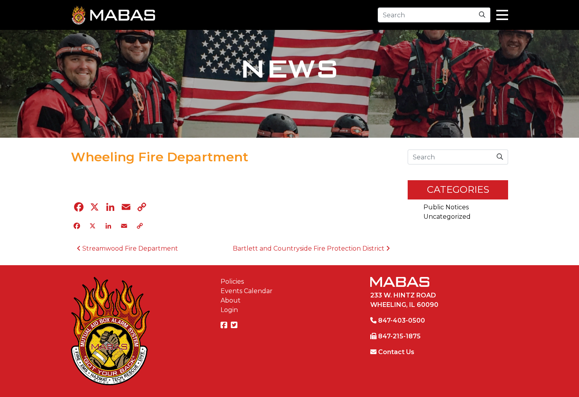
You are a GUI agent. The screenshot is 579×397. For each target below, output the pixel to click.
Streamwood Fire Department (129, 248)
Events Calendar (247, 291)
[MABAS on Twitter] (235, 325)
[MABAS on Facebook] (225, 325)
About (231, 300)
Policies (232, 281)
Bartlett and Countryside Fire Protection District (309, 248)
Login (229, 310)
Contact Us (396, 352)
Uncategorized (447, 216)
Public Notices (446, 207)
